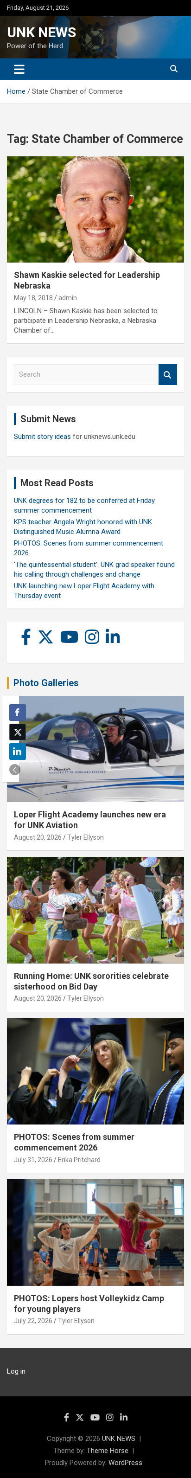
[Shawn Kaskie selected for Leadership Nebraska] (95, 209)
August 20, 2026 (38, 837)
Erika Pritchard (79, 1159)
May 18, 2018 (33, 298)
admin (67, 298)
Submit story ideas (42, 436)
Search (168, 374)
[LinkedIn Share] (17, 751)
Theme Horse (107, 1450)
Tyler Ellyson (85, 837)
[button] (14, 769)
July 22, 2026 (33, 1320)
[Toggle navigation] (19, 69)
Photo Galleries (46, 682)
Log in (16, 1371)
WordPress (125, 1463)
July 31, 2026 (33, 1159)
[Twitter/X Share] (17, 732)
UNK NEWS (41, 32)
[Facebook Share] (17, 712)
